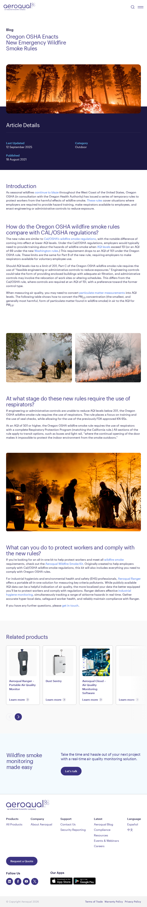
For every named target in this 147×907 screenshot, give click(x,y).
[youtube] (26, 881)
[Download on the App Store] (62, 883)
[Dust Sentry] (59, 675)
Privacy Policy (133, 901)
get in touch (70, 605)
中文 (130, 829)
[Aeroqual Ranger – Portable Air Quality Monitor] (23, 675)
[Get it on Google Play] (85, 883)
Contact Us (68, 824)
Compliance (102, 829)
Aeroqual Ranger (129, 578)
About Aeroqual (41, 824)
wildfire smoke (114, 559)
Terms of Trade (94, 901)
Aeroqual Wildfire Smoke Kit (64, 563)
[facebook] (18, 881)
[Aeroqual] (19, 7)
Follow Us (13, 873)
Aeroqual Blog (103, 824)
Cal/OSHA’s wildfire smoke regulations (70, 238)
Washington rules (46, 250)
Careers (99, 846)
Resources (101, 835)
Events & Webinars (106, 840)
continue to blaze (47, 192)
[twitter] (34, 881)
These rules (94, 200)
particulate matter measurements (102, 292)
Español (132, 824)
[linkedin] (9, 881)
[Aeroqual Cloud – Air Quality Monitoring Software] (96, 675)
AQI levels (103, 246)
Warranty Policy (114, 901)
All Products (14, 824)
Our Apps (57, 872)
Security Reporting (73, 829)
